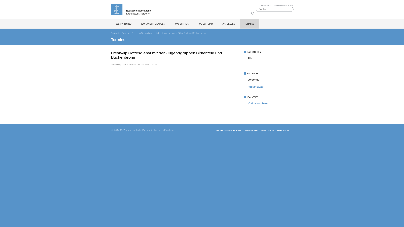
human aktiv (251, 130)
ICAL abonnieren (258, 103)
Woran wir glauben (153, 23)
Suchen (253, 13)
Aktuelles (229, 23)
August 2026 (256, 86)
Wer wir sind (123, 23)
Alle (250, 58)
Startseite (115, 33)
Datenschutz (285, 130)
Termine (249, 23)
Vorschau (253, 79)
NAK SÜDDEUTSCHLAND (228, 130)
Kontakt (266, 5)
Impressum (267, 130)
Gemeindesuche (283, 5)
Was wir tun (182, 23)
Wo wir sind (206, 23)
